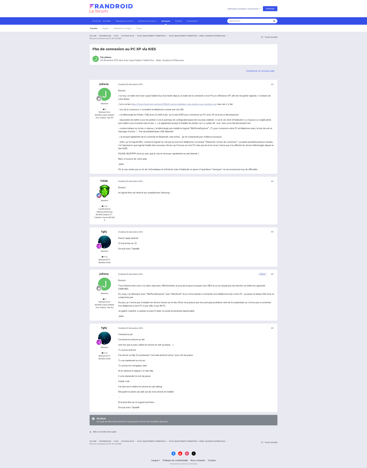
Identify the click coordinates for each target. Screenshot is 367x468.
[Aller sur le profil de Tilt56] (104, 191)
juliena (107, 57)
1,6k (106, 206)
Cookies (212, 460)
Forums (93, 28)
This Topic (262, 21)
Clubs (139, 28)
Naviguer (165, 21)
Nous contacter (198, 460)
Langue (155, 460)
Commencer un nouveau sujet (260, 71)
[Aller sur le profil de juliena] (95, 59)
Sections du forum (146, 21)
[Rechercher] (274, 21)
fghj (104, 231)
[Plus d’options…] (272, 84)
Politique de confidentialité (175, 460)
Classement (192, 21)
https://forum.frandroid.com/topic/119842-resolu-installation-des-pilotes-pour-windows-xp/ (174, 104)
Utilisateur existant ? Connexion (243, 9)
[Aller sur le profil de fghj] (104, 241)
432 (106, 257)
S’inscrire (270, 8)
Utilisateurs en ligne (122, 28)
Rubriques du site (124, 21)
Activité (178, 21)
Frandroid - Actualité (101, 21)
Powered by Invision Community (183, 464)
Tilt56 (104, 181)
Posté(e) (130, 84)
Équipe (106, 28)
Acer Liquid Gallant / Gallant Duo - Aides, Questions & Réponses (154, 60)
